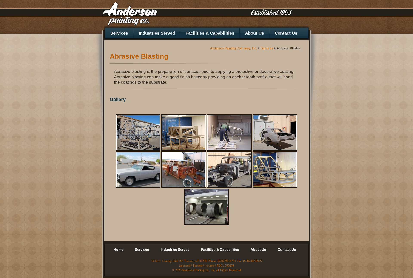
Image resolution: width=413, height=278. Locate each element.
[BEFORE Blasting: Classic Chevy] (183, 169)
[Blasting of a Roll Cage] (229, 132)
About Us (254, 33)
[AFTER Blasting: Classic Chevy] (229, 169)
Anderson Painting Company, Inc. (130, 14)
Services (119, 33)
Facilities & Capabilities (210, 33)
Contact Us (286, 33)
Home (118, 249)
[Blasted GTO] (138, 169)
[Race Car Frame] (275, 169)
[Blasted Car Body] (275, 132)
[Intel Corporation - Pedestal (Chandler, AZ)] (183, 132)
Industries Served (157, 33)
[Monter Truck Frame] (138, 132)
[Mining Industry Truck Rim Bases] (206, 207)
